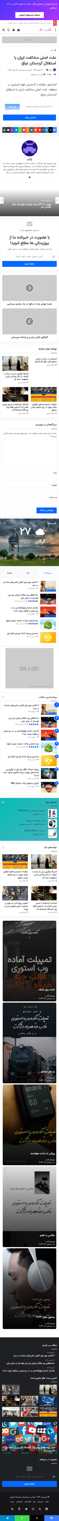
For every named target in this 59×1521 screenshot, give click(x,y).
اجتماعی (19, 1501)
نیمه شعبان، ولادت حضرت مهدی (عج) (22, 620)
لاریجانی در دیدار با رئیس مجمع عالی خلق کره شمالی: (45, 360)
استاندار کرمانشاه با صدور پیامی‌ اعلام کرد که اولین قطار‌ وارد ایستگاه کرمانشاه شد (15, 407)
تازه (28, 573)
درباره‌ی (40, 1501)
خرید (12, 1501)
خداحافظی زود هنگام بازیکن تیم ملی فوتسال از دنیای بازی (23, 597)
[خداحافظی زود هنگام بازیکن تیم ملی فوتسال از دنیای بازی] (48, 599)
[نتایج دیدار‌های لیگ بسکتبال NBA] (49, 787)
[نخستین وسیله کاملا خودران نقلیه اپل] (48, 637)
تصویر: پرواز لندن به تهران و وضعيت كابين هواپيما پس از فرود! (16, 906)
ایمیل (54, 485)
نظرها (9, 573)
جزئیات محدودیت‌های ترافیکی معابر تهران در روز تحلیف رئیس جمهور (44, 407)
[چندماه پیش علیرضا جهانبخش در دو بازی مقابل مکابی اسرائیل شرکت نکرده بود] (29, 1412)
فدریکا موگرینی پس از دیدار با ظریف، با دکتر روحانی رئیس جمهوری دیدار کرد (16, 376)
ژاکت (50, 70)
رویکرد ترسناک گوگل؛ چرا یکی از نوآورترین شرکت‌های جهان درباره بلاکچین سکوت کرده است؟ (21, 772)
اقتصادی (27, 1501)
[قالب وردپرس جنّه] (45, 29)
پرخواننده (48, 573)
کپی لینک (12, 106)
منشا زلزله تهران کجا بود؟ (39, 206)
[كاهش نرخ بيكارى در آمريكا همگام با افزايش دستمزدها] (48, 1401)
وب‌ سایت (53, 497)
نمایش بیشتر (30, 117)
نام (55, 472)
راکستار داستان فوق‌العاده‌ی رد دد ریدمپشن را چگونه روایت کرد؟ (24, 609)
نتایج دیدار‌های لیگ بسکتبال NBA (25, 783)
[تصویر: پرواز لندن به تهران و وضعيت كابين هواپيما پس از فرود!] (15, 893)
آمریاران (13, 1497)
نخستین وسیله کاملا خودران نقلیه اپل (22, 633)
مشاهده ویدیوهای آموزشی (29, 15)
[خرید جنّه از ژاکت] (29, 39)
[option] (29, 200)
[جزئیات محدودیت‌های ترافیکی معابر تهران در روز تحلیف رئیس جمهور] (44, 394)
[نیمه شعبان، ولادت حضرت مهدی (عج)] (48, 624)
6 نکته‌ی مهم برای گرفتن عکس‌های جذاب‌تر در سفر (20, 584)
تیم (34, 1501)
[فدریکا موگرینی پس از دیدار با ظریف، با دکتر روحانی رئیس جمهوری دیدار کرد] (15, 363)
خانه (52, 50)
